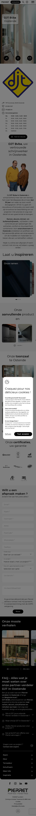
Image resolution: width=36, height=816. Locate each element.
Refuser (8, 434)
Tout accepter (23, 434)
